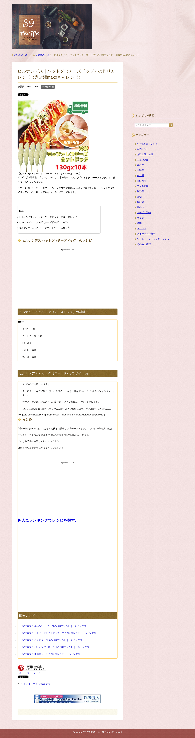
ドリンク (141, 228)
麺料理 (140, 191)
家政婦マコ (44, 684)
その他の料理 (48, 86)
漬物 (139, 223)
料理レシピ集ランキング (29, 673)
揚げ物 (140, 202)
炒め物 (140, 207)
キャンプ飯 (142, 159)
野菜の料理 (142, 186)
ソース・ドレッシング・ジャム (153, 239)
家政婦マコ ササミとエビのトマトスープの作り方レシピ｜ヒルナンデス (59, 633)
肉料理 (140, 170)
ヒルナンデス (31, 684)
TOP (21, 55)
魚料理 (140, 175)
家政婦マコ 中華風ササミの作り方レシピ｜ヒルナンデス (51, 654)
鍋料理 (140, 165)
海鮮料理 (141, 181)
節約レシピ (142, 149)
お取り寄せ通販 (145, 154)
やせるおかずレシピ (147, 144)
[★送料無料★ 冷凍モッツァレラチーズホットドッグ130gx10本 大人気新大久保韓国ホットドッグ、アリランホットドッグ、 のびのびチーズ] (53, 169)
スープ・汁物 (144, 212)
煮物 (139, 196)
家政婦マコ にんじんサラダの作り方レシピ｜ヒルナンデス (52, 640)
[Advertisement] (67, 276)
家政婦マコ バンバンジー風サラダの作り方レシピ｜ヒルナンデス (55, 647)
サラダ (140, 218)
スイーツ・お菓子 (146, 233)
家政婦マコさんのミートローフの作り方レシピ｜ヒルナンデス (54, 626)
